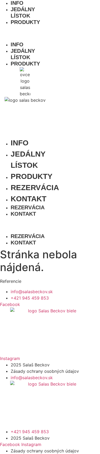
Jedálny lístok (23, 12)
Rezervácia (35, 187)
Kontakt (28, 199)
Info (17, 44)
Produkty (25, 22)
